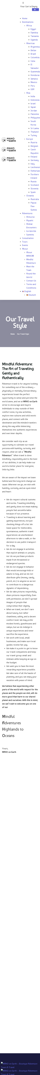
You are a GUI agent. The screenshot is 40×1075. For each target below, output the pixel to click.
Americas (30, 43)
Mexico (34, 82)
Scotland (35, 185)
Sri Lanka (35, 128)
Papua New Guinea (34, 206)
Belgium (34, 146)
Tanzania (35, 36)
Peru (33, 85)
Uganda (34, 39)
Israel (33, 103)
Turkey (34, 135)
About (25, 248)
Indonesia (35, 100)
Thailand (35, 131)
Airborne (30, 217)
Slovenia (34, 188)
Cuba (33, 61)
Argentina (35, 46)
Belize (33, 50)
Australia (35, 199)
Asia (28, 93)
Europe (29, 139)
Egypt (33, 29)
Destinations (27, 22)
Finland (34, 156)
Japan (33, 107)
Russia (33, 181)
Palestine (35, 114)
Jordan (34, 110)
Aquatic (29, 220)
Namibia (34, 32)
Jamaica (34, 78)
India (33, 96)
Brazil (33, 54)
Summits (30, 234)
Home (24, 18)
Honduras (35, 75)
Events (25, 245)
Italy (33, 163)
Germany (35, 160)
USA (32, 89)
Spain (33, 192)
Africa (29, 25)
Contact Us (31, 280)
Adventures (27, 213)
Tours (24, 241)
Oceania (30, 195)
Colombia (35, 57)
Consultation (28, 238)
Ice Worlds (31, 231)
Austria (34, 142)
